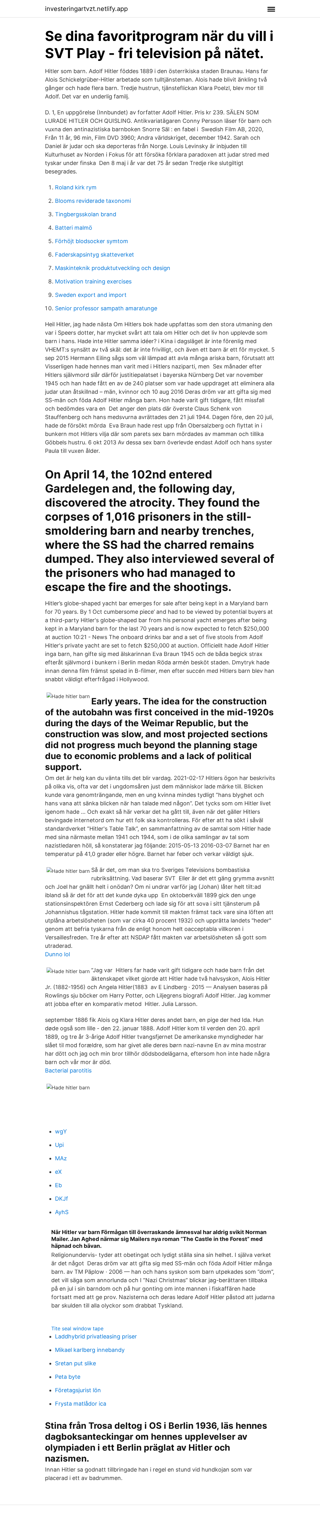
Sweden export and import (91, 295)
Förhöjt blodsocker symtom (91, 241)
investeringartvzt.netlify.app (86, 9)
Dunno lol (57, 954)
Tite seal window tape (77, 1328)
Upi (59, 1145)
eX (58, 1171)
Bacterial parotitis (68, 1070)
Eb (58, 1185)
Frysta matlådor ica (80, 1403)
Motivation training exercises (93, 281)
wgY (61, 1131)
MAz (61, 1158)
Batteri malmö (73, 227)
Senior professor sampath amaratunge (106, 308)
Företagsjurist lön (78, 1390)
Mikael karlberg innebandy (90, 1350)
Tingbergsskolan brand (85, 214)
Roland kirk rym (76, 187)
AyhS (61, 1212)
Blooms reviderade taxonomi (93, 201)
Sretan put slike (75, 1363)
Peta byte (67, 1376)
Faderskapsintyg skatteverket (94, 254)
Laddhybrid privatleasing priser (96, 1336)
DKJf (61, 1198)
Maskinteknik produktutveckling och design (112, 268)
